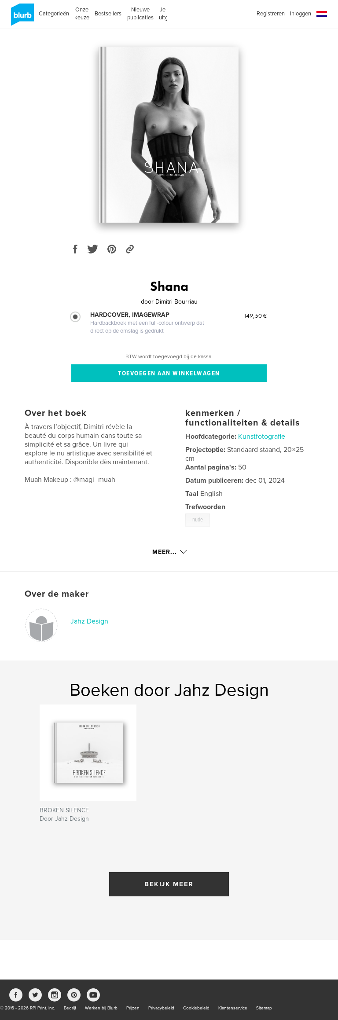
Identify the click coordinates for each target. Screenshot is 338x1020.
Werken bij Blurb (101, 1008)
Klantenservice (232, 1008)
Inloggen (300, 13)
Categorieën (54, 13)
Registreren (271, 13)
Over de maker (57, 594)
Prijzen (133, 1008)
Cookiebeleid (196, 1008)
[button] (321, 14)
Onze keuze (81, 13)
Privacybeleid (161, 1008)
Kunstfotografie (261, 436)
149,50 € (255, 315)
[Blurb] (20, 18)
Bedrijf (70, 1008)
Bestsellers (108, 13)
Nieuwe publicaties (140, 13)
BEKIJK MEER (169, 884)
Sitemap (264, 1008)
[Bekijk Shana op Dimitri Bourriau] (169, 135)
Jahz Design (89, 621)
